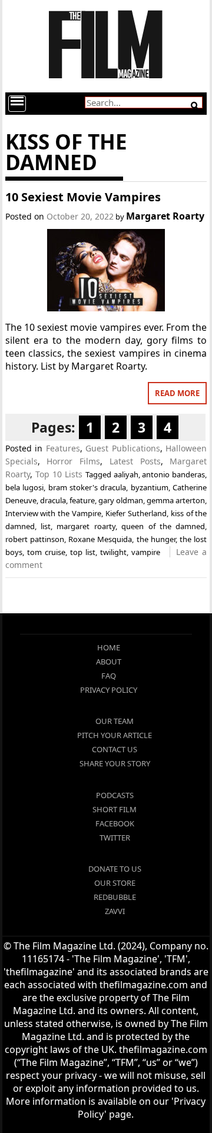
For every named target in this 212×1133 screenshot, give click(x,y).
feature (82, 500)
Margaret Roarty (165, 216)
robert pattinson (34, 539)
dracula (53, 500)
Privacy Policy (108, 690)
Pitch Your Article (114, 735)
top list (82, 552)
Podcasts (115, 795)
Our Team (114, 721)
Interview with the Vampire (53, 513)
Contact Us (114, 749)
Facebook (114, 823)
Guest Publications (122, 448)
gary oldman (120, 500)
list (46, 526)
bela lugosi (24, 487)
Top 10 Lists (58, 474)
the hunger (156, 539)
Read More (177, 393)
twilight (113, 552)
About (108, 661)
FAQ (108, 675)
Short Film (114, 809)
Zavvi (115, 911)
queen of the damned (163, 526)
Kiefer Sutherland (136, 513)
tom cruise (46, 552)
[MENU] (17, 103)
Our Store (114, 883)
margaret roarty (86, 526)
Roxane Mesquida (100, 539)
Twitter (115, 837)
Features (63, 448)
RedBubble (115, 897)
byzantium (149, 487)
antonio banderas (173, 474)
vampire (145, 552)
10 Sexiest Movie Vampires (83, 197)
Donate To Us (114, 868)
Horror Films (73, 461)
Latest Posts (135, 461)
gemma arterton (176, 500)
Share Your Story (115, 763)
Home (108, 647)
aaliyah (126, 474)
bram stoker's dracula (87, 487)
